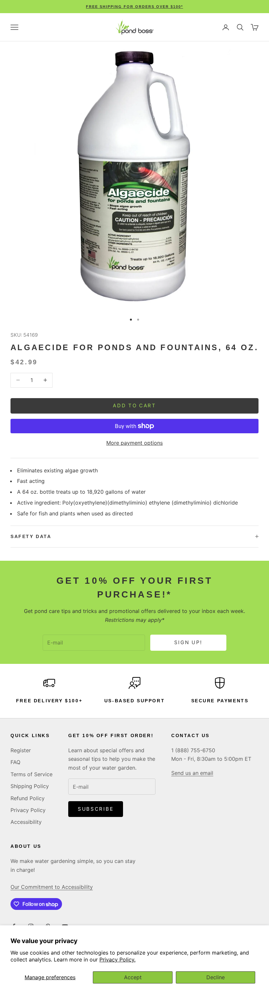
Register (20, 750)
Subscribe (96, 809)
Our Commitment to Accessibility (51, 887)
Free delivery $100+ (49, 700)
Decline (215, 977)
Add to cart (134, 405)
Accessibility (26, 822)
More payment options (134, 443)
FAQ (15, 762)
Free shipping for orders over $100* (134, 7)
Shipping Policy (29, 786)
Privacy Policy (28, 810)
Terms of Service (31, 774)
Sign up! (188, 642)
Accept (133, 977)
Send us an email (192, 773)
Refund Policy (27, 798)
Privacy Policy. (117, 959)
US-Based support (134, 700)
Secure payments (220, 700)
